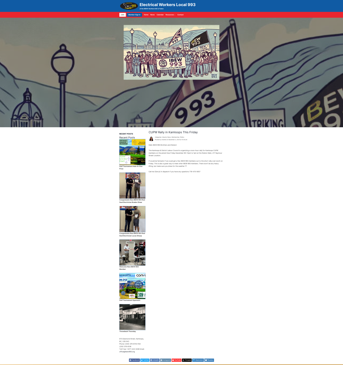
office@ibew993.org (127, 352)
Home (146, 15)
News (152, 15)
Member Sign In (134, 15)
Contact (180, 15)
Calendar (160, 15)
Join (122, 15)
